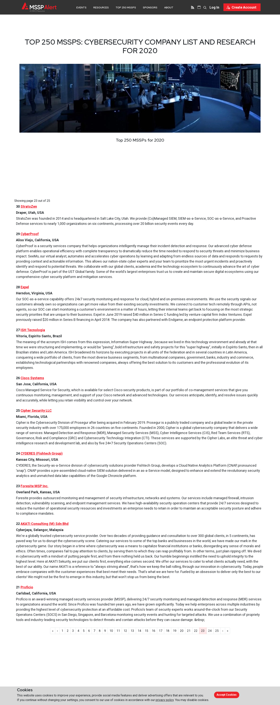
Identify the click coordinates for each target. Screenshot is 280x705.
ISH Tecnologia (33, 330)
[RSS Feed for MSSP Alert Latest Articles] (192, 7)
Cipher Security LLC (36, 411)
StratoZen (29, 206)
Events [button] (81, 7)
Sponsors (150, 7)
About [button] (168, 7)
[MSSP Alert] (39, 7)
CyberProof (30, 234)
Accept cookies (227, 694)
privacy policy (165, 700)
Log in (214, 7)
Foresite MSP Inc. (34, 486)
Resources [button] (101, 7)
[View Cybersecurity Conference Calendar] (199, 7)
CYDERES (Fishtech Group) (42, 453)
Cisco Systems (32, 378)
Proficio (27, 587)
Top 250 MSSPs (126, 7)
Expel (25, 287)
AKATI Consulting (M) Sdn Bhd (45, 524)
